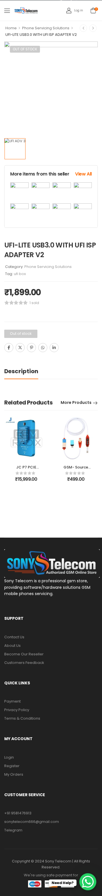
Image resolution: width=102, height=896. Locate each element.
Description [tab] (21, 371)
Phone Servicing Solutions (45, 28)
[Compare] (66, 348)
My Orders (13, 774)
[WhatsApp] (42, 347)
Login (9, 757)
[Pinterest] (31, 347)
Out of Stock (25, 49)
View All (83, 174)
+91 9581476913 (17, 813)
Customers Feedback (24, 662)
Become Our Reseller (24, 654)
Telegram (13, 830)
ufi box (20, 273)
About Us (12, 645)
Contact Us (14, 637)
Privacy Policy (16, 710)
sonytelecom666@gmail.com (31, 821)
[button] (7, 10)
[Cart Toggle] (93, 10)
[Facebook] (8, 347)
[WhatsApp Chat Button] (87, 881)
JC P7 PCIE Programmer (26, 469)
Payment (12, 701)
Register (12, 766)
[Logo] (26, 10)
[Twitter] (20, 347)
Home (11, 28)
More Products (76, 402)
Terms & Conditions (22, 718)
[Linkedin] (54, 347)
